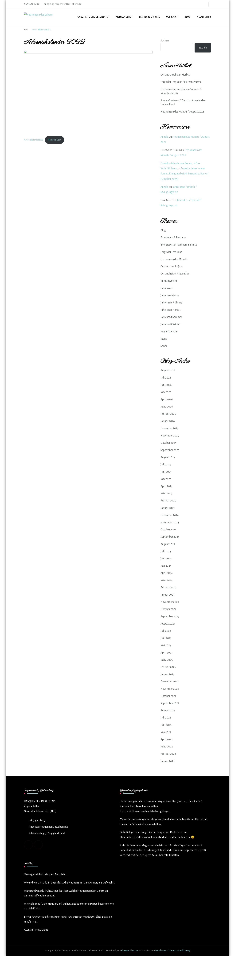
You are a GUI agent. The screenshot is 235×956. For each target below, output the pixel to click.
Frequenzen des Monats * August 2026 (182, 111)
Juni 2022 (166, 725)
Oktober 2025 (168, 442)
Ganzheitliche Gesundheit (93, 17)
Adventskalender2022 (33, 140)
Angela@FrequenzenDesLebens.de (48, 826)
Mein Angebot (124, 17)
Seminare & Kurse (149, 17)
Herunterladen (54, 140)
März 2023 (167, 659)
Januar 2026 (168, 421)
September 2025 (170, 450)
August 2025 (168, 457)
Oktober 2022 (168, 696)
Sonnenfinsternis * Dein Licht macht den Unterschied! (183, 102)
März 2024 (167, 580)
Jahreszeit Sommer (171, 317)
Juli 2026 (166, 377)
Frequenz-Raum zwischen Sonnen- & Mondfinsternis (181, 91)
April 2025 (166, 486)
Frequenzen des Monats (174, 259)
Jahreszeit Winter (170, 324)
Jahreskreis (167, 288)
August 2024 (168, 544)
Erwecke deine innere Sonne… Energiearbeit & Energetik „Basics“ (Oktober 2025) (184, 173)
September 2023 (170, 616)
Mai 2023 (166, 645)
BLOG (188, 17)
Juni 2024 (166, 558)
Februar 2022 (168, 753)
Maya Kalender (169, 331)
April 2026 (167, 399)
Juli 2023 (166, 630)
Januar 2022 (168, 761)
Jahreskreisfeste (170, 295)
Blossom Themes (129, 950)
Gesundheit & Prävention (175, 273)
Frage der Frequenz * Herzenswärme (181, 82)
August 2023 (168, 623)
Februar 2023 (168, 667)
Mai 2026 (166, 392)
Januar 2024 (168, 594)
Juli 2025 (166, 464)
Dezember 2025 (170, 428)
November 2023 (170, 602)
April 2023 (166, 652)
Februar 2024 (168, 587)
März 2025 (167, 493)
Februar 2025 (168, 500)
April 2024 (166, 573)
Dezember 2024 (170, 515)
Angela (164, 136)
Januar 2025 (168, 508)
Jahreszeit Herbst (170, 309)
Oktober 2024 (168, 529)
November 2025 (170, 435)
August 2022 (168, 710)
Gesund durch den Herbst (175, 74)
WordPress (160, 950)
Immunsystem (169, 280)
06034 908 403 (37, 820)
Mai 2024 (166, 565)
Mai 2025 (166, 479)
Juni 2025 (166, 471)
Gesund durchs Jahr (172, 266)
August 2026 (168, 370)
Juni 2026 (166, 384)
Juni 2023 (166, 638)
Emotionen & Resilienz (173, 237)
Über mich (172, 17)
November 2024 (170, 522)
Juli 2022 (166, 717)
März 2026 (167, 406)
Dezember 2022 (170, 681)
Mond (164, 338)
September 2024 (170, 536)
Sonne (164, 346)
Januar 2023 (168, 674)
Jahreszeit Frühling (171, 302)
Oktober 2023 (168, 609)
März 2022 (167, 746)
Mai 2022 (166, 732)
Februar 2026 (168, 413)
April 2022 (167, 739)
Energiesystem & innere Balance (179, 244)
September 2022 (170, 703)
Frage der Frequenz (171, 252)
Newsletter (204, 17)
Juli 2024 (166, 551)
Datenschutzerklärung (178, 950)
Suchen (165, 40)
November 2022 (170, 688)
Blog (163, 230)
